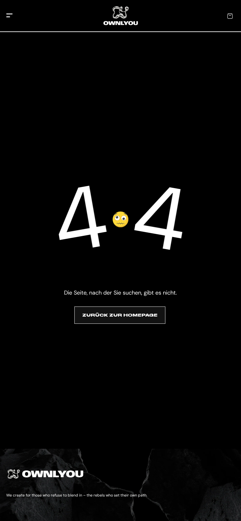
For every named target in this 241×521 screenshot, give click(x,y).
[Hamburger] (9, 15)
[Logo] (120, 16)
